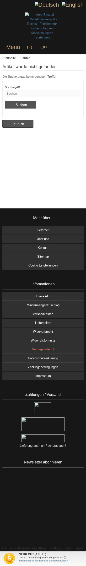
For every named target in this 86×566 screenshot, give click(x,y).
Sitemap (43, 256)
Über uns (43, 239)
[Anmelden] (4, 5)
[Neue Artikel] (8, 5)
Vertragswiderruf (43, 349)
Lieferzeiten (43, 323)
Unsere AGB (43, 296)
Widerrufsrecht (43, 331)
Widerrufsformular (43, 340)
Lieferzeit (43, 230)
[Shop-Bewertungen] (12, 5)
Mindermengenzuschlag (43, 305)
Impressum (43, 376)
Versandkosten (43, 314)
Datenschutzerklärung (43, 358)
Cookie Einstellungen (43, 265)
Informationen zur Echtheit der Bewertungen (43, 560)
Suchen (20, 104)
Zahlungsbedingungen (43, 367)
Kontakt (43, 248)
